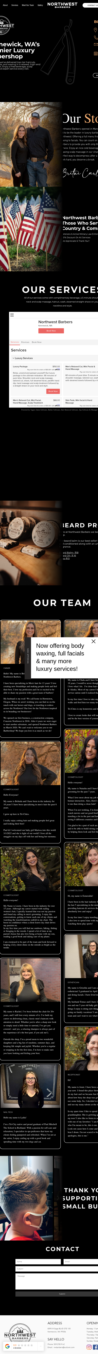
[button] (93, 641)
